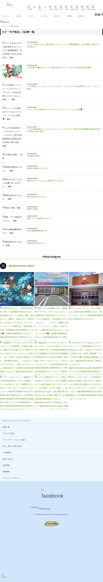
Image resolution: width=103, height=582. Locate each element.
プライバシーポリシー (11, 478)
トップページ (5, 26)
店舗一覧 (6, 427)
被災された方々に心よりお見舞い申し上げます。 (46, 181)
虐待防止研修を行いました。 (38, 168)
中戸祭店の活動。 (34, 156)
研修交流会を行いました (36, 243)
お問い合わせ (8, 459)
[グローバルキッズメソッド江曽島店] (86, 392)
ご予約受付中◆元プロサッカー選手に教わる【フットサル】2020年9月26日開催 (59, 67)
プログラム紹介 (9, 433)
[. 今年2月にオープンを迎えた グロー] (86, 358)
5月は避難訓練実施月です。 (38, 231)
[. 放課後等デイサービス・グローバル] (17, 358)
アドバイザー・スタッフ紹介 (14, 440)
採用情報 (6, 471)
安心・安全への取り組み (12, 446)
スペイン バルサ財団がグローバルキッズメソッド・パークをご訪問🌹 (55, 109)
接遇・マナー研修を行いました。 (40, 218)
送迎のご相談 (32, 209)
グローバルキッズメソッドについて (17, 421)
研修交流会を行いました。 (37, 196)
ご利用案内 (7, 452)
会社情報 (6, 465)
